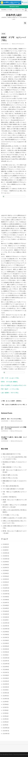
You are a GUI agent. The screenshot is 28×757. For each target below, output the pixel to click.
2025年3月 (6, 579)
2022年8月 (6, 669)
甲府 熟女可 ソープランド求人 (10, 389)
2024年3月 (6, 614)
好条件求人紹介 (14, 15)
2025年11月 (6, 556)
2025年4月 (6, 576)
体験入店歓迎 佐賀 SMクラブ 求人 (12, 454)
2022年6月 (6, 675)
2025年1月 (5, 585)
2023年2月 (6, 652)
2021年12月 (6, 693)
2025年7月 (6, 567)
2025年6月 (6, 570)
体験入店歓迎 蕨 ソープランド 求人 (12, 467)
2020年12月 (6, 728)
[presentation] (26, 10)
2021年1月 (5, 725)
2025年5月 (6, 573)
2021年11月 (6, 695)
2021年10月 (6, 698)
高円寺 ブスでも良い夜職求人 (9, 381)
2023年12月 (6, 623)
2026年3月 (6, 544)
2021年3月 (6, 719)
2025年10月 (6, 559)
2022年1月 (6, 690)
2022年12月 (6, 658)
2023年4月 (6, 646)
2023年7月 (6, 637)
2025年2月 (6, 582)
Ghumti (15, 754)
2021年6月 (5, 710)
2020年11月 (6, 730)
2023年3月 (6, 649)
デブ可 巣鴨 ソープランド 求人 (11, 515)
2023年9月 (6, 631)
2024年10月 (6, 593)
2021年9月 (6, 701)
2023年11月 (6, 626)
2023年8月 (6, 634)
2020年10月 (6, 733)
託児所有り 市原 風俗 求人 (10, 497)
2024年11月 (6, 591)
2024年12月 (6, 588)
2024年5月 (6, 608)
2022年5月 (6, 678)
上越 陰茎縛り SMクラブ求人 (10, 392)
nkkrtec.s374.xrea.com (18, 43)
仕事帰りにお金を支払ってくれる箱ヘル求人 (15, 518)
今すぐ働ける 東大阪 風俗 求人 (11, 486)
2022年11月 (6, 660)
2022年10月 (6, 663)
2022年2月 (6, 687)
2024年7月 (6, 602)
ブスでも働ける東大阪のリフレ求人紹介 (13, 489)
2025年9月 (6, 561)
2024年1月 (6, 620)
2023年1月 (6, 655)
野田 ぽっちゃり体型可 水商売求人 (12, 401)
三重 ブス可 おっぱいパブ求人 (10, 378)
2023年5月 (6, 643)
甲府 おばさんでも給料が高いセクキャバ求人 (13, 404)
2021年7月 (6, 707)
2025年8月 (6, 564)
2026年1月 (5, 550)
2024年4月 (6, 611)
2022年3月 (6, 684)
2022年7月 (6, 672)
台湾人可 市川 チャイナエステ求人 (11, 419)
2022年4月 (6, 681)
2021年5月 (5, 713)
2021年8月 (6, 704)
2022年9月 (6, 666)
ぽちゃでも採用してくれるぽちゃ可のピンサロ (13, 385)
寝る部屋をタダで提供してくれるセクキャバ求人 (12, 9)
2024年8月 (6, 599)
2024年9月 (6, 596)
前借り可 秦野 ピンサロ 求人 (10, 475)
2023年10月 (6, 628)
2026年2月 (6, 547)
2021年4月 (6, 716)
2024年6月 (6, 605)
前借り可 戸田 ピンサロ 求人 (10, 478)
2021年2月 (6, 722)
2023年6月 (6, 640)
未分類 (3, 33)
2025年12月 (6, 553)
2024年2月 (6, 617)
